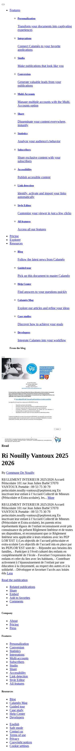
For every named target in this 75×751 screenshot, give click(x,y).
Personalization (19, 643)
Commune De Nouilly (20, 472)
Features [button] (15, 10)
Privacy (14, 738)
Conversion (17, 647)
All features (17, 683)
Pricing (14, 236)
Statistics (15, 651)
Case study (16, 710)
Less (10, 573)
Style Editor (17, 680)
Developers (17, 717)
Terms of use (18, 735)
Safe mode (16, 727)
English (14, 724)
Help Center (17, 713)
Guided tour (17, 706)
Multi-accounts (19, 658)
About (14, 621)
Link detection (19, 676)
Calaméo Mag (18, 703)
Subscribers (17, 662)
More (51, 497)
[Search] (3, 357)
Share (13, 669)
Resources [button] (16, 243)
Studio (14, 665)
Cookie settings (19, 746)
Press (13, 628)
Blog (13, 699)
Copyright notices (21, 742)
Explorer (15, 239)
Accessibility (18, 672)
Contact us (16, 731)
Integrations (17, 654)
